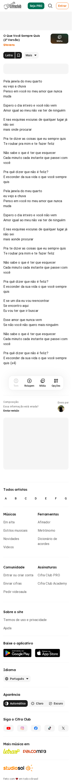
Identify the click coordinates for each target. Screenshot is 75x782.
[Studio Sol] (18, 768)
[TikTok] (49, 728)
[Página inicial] (12, 6)
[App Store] (47, 653)
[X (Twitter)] (63, 728)
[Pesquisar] (50, 6)
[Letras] (11, 751)
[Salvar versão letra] (18, 55)
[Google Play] (17, 653)
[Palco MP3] (34, 751)
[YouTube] (8, 728)
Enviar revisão (11, 410)
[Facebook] (36, 728)
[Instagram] (22, 728)
